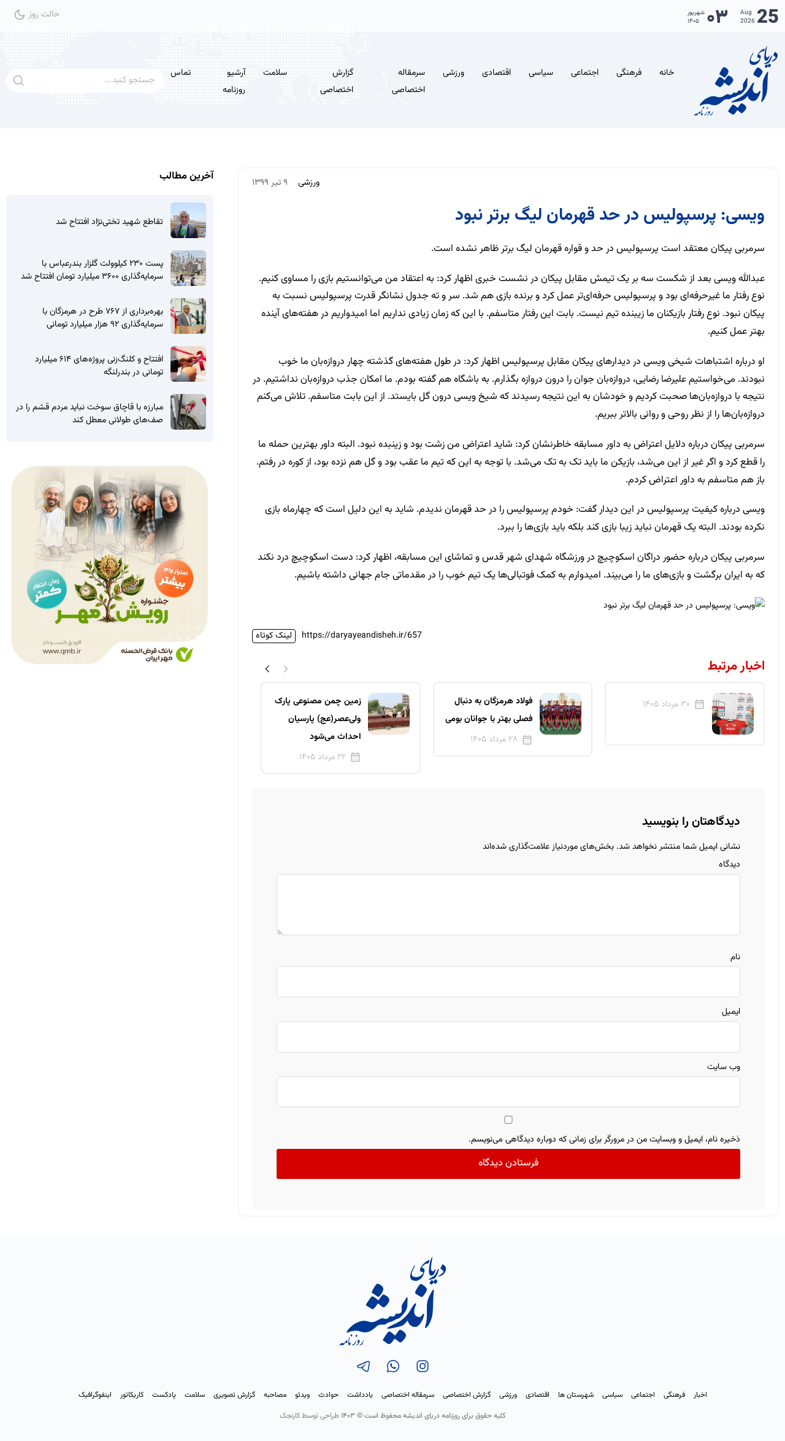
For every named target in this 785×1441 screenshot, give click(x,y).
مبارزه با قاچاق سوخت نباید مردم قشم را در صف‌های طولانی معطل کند (89, 414)
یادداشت (360, 1394)
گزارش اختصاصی (336, 82)
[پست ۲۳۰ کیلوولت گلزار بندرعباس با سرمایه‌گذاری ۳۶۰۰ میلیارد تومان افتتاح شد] (188, 268)
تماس (180, 73)
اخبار (700, 1394)
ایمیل (731, 1012)
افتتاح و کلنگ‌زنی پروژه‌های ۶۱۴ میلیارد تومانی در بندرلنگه (99, 366)
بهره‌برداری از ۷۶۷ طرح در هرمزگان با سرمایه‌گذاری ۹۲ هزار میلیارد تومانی (102, 318)
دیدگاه (729, 864)
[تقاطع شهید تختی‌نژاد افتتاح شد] (188, 220)
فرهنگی (628, 73)
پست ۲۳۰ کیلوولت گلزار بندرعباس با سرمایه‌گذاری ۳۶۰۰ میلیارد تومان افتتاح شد (92, 271)
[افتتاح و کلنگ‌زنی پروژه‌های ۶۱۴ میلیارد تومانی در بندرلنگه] (188, 364)
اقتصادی (496, 73)
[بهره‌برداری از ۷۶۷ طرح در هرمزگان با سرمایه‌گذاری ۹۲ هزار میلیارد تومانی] (188, 316)
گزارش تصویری (234, 1394)
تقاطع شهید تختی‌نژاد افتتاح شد (109, 222)
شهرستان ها (576, 1394)
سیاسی (541, 73)
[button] (267, 668)
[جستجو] (18, 81)
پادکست (164, 1394)
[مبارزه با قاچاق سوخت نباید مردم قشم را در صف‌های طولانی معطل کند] (188, 412)
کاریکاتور (132, 1394)
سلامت (275, 73)
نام (735, 957)
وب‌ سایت (723, 1067)
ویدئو (302, 1394)
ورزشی (453, 73)
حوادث (328, 1394)
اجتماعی (585, 73)
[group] (685, 714)
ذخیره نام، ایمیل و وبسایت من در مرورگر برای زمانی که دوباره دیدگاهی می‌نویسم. (604, 1139)
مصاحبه (275, 1394)
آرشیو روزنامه (234, 82)
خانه (666, 73)
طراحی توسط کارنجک (309, 1415)
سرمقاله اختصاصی (408, 82)
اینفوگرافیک (95, 1394)
